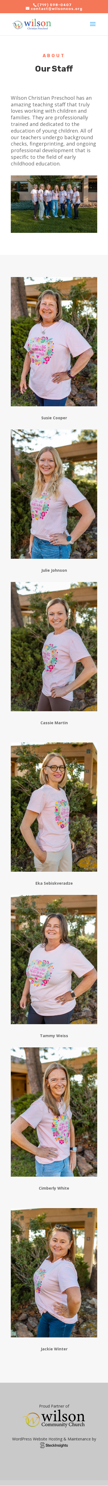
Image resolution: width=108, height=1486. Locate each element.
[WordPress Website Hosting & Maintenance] (54, 1446)
